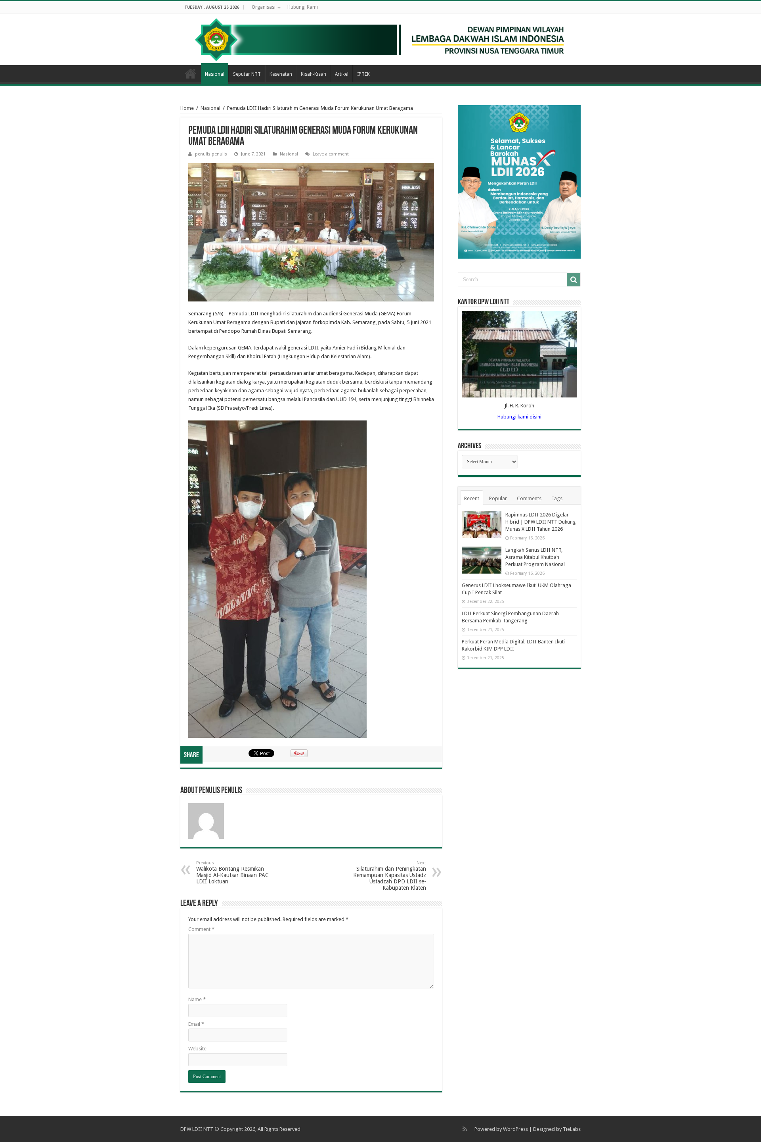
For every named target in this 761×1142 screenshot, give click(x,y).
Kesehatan (281, 74)
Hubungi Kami (302, 7)
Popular (498, 498)
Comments (529, 498)
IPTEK (363, 74)
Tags (556, 498)
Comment (201, 929)
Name (197, 999)
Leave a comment (331, 154)
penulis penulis (211, 154)
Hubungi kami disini (519, 417)
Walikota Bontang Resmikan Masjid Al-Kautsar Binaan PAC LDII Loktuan (232, 872)
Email (196, 1024)
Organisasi (263, 7)
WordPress (515, 1129)
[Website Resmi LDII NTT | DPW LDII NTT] (380, 39)
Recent (471, 498)
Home (190, 73)
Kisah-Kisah (313, 74)
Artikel (341, 74)
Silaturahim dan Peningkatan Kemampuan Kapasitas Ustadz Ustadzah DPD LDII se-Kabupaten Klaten (389, 875)
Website (197, 1049)
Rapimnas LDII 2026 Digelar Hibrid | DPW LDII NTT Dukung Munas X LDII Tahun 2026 (540, 522)
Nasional (214, 74)
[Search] (573, 279)
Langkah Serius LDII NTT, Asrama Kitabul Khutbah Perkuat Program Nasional (535, 557)
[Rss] (465, 1129)
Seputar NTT (247, 74)
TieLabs (572, 1129)
